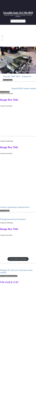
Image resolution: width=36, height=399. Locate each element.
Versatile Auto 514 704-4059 (18, 12)
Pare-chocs (11, 356)
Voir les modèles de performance (18, 259)
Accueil (5, 35)
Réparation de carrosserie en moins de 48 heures (9, 344)
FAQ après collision (9, 365)
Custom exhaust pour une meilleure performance (16, 40)
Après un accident (5, 321)
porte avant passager (12, 360)
